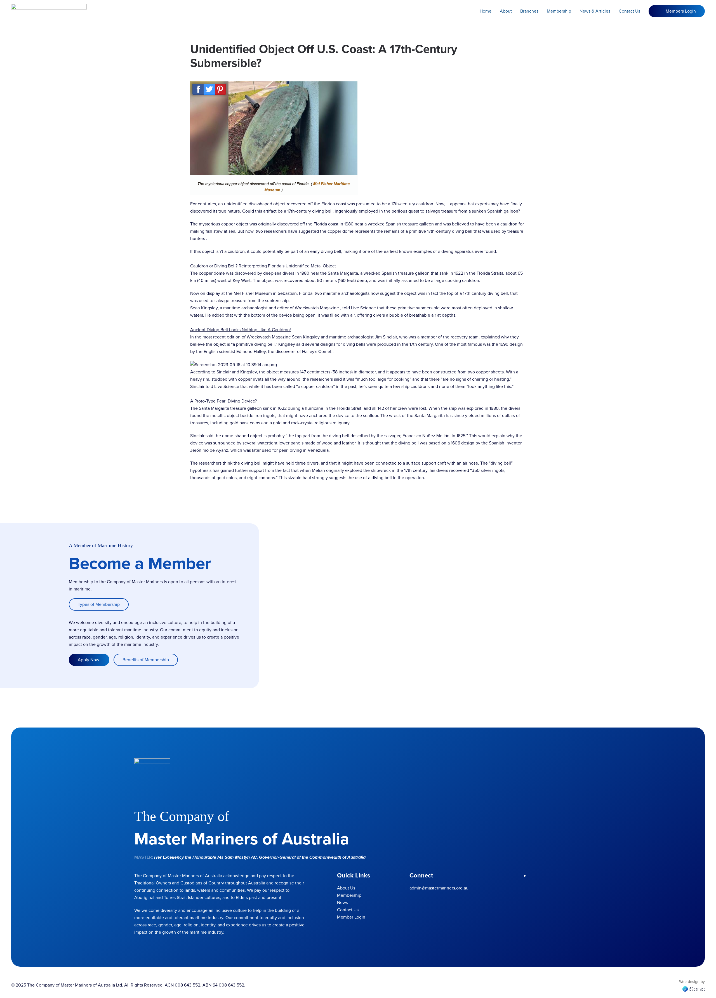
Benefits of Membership (146, 659)
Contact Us (629, 11)
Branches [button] (529, 11)
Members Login (681, 11)
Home (485, 11)
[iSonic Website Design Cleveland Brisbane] (693, 988)
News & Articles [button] (595, 11)
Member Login (351, 917)
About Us (346, 888)
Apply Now (89, 659)
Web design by (692, 982)
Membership (349, 895)
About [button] (506, 11)
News (342, 902)
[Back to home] (49, 11)
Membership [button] (559, 11)
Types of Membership (99, 604)
